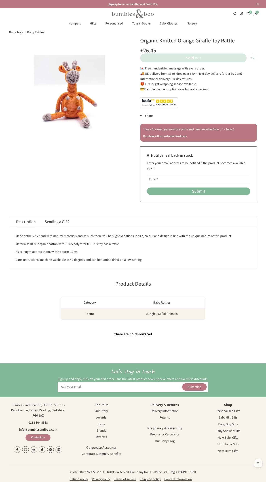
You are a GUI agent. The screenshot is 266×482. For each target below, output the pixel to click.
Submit (198, 191)
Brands (101, 431)
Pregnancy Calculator (164, 435)
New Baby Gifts (228, 438)
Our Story (101, 411)
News (101, 425)
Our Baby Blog (165, 441)
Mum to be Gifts (228, 445)
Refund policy (79, 479)
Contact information (178, 479)
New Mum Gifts (228, 451)
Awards (101, 418)
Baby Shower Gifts (228, 431)
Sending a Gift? (57, 222)
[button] (252, 57)
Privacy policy (101, 479)
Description (26, 222)
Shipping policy (150, 479)
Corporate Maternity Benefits (101, 454)
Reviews (101, 437)
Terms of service (125, 479)
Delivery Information (165, 411)
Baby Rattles (35, 32)
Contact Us (38, 437)
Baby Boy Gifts (228, 425)
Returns (164, 418)
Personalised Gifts (228, 411)
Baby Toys (16, 32)
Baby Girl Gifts (228, 418)
